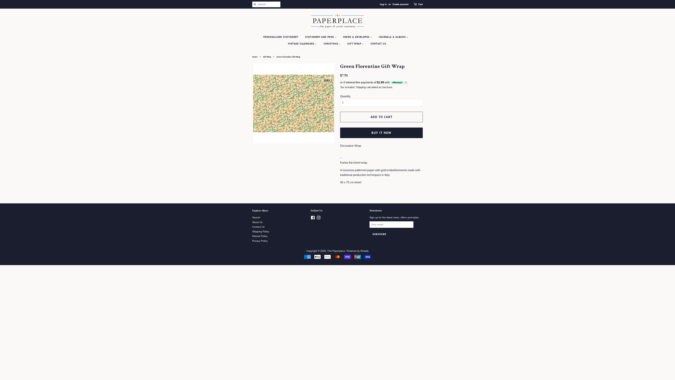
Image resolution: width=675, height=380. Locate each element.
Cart (420, 4)
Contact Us (258, 227)
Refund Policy (260, 236)
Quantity (345, 96)
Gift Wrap (267, 56)
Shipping (361, 87)
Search (256, 217)
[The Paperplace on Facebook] (313, 218)
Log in (383, 4)
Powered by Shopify (357, 251)
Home (255, 56)
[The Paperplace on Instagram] (318, 218)
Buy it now (381, 133)
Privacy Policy (260, 241)
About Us (257, 222)
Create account (401, 4)
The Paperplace (336, 251)
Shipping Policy (260, 231)
